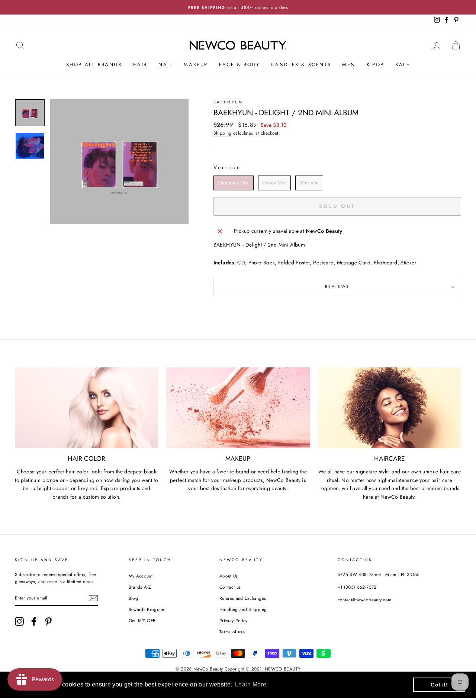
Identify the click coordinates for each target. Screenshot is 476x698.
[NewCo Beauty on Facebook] (33, 621)
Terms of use (232, 631)
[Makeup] (237, 407)
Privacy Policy (233, 620)
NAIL (165, 64)
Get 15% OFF (142, 620)
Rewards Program (146, 609)
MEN (349, 64)
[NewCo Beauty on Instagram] (19, 621)
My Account (141, 576)
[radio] (233, 183)
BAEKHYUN (228, 102)
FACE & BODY (239, 64)
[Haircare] (389, 407)
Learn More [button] (251, 684)
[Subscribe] (93, 598)
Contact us (230, 587)
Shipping (222, 133)
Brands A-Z (140, 587)
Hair (140, 64)
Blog (133, 598)
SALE (402, 64)
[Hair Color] (86, 407)
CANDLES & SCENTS (301, 64)
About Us (228, 576)
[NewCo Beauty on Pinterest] (48, 621)
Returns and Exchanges (242, 598)
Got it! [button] (439, 685)
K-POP (375, 64)
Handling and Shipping (243, 609)
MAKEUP (196, 64)
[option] (238, 7)
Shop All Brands (94, 64)
